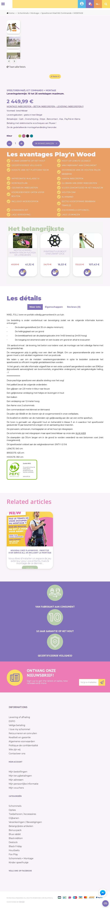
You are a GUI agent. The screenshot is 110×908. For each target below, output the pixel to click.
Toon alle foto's (17, 67)
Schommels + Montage (21, 858)
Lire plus (29, 568)
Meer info (35, 307)
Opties (12, 810)
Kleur (10, 136)
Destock (13, 842)
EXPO (12, 721)
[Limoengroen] (19, 135)
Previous (9, 61)
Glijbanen (14, 818)
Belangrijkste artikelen (21, 826)
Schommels (15, 806)
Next (14, 61)
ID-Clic (22, 902)
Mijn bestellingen (18, 771)
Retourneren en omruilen (23, 733)
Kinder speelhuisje (18, 862)
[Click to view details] (87, 252)
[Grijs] (27, 135)
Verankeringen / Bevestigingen (25, 822)
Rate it (55, 76)
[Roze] (23, 135)
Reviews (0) (73, 307)
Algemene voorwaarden (22, 741)
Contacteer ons (17, 753)
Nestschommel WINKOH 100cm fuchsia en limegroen (23, 252)
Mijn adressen (16, 779)
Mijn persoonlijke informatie (23, 784)
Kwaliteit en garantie (20, 737)
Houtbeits (14, 850)
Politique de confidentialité (23, 745)
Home (11, 13)
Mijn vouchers (16, 788)
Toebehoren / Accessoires (22, 814)
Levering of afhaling (19, 717)
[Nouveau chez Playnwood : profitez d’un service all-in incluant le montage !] (30, 529)
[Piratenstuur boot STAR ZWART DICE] (54, 240)
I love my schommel (19, 729)
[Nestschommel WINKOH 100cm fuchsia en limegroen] (22, 240)
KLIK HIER (81, 433)
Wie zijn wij (14, 749)
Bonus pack (15, 830)
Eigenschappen (54, 307)
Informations (18, 707)
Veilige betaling (17, 725)
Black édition (16, 838)
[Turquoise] (31, 135)
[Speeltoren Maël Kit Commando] (13, 27)
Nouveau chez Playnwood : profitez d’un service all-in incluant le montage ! (30, 552)
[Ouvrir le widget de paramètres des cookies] (105, 903)
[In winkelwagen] (22, 272)
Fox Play (13, 854)
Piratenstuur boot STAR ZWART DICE (55, 252)
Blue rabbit (15, 834)
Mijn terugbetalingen (20, 775)
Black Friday (15, 846)
